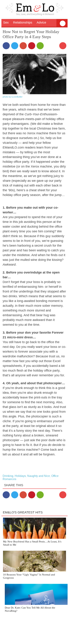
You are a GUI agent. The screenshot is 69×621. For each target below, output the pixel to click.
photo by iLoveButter (12, 97)
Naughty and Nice (38, 475)
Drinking (8, 475)
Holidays (20, 475)
